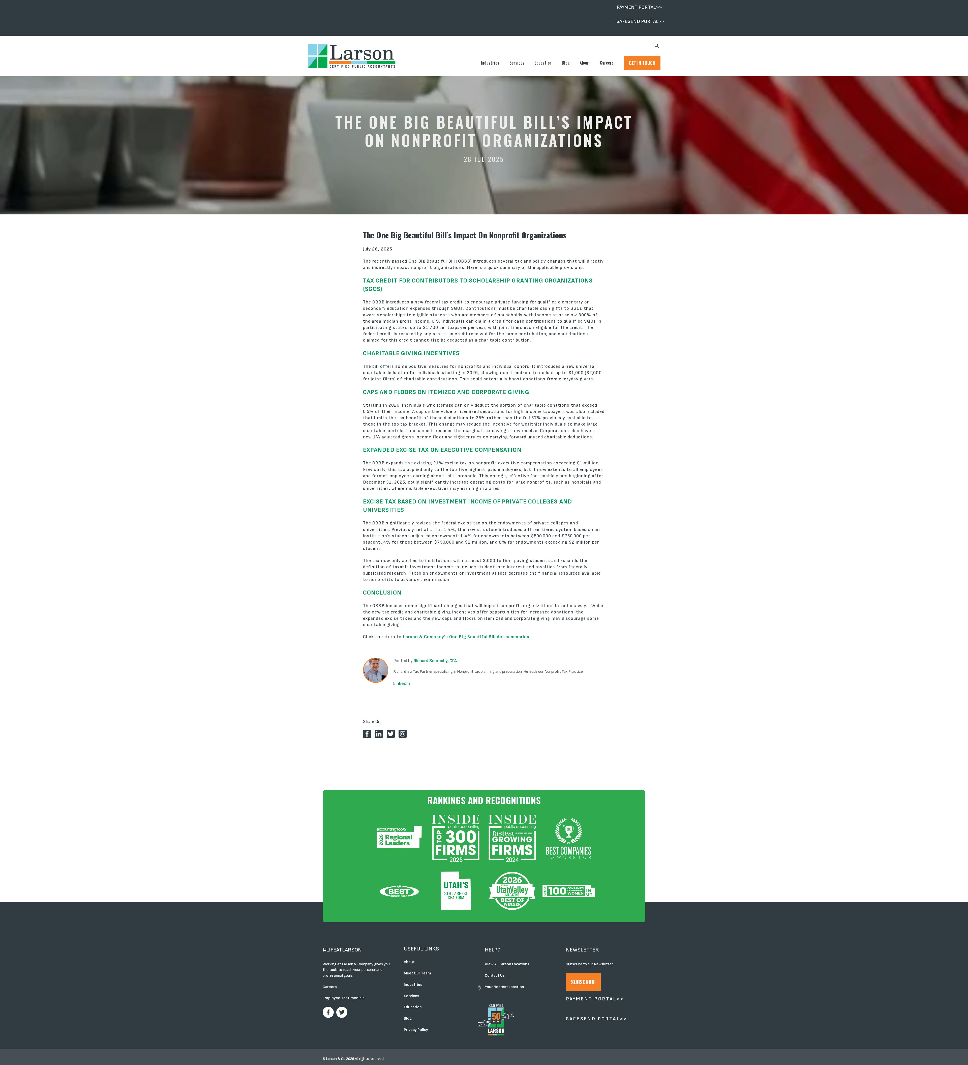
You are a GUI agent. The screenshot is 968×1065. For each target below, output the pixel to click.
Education (543, 63)
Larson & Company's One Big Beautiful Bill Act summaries (466, 636)
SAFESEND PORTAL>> (640, 21)
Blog (566, 63)
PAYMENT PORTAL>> (639, 7)
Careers (607, 63)
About (585, 63)
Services (517, 63)
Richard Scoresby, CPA (435, 660)
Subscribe (583, 982)
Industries (490, 63)
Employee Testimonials (344, 998)
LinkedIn (401, 683)
